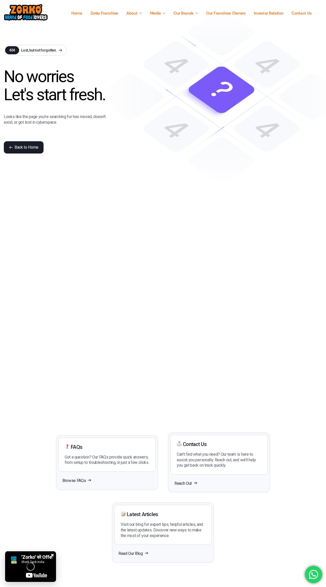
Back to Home (26, 147)
